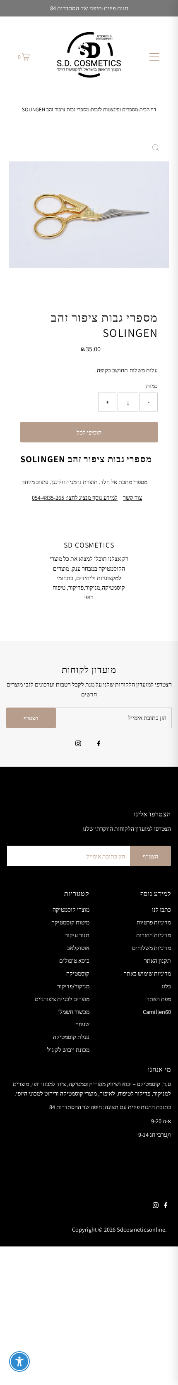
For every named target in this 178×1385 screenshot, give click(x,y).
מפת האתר (159, 999)
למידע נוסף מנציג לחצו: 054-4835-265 (75, 498)
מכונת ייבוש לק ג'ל (68, 1049)
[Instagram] (78, 744)
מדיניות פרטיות (154, 922)
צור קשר (132, 498)
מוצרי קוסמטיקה (71, 909)
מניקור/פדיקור (73, 986)
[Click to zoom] (156, 148)
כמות (152, 386)
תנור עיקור (77, 935)
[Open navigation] (154, 56)
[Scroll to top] (161, 1368)
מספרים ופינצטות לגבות (114, 109)
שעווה (82, 1024)
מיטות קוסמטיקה (70, 922)
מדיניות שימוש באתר (147, 973)
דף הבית (148, 109)
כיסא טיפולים (74, 960)
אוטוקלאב (78, 948)
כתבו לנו (161, 909)
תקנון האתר (157, 960)
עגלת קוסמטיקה (71, 1037)
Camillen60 (157, 1012)
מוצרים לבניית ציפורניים (62, 999)
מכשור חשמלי (73, 1012)
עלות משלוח (144, 370)
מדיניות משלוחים (151, 948)
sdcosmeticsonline (141, 1229)
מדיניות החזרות (153, 935)
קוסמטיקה (77, 973)
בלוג (166, 986)
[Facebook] (99, 744)
